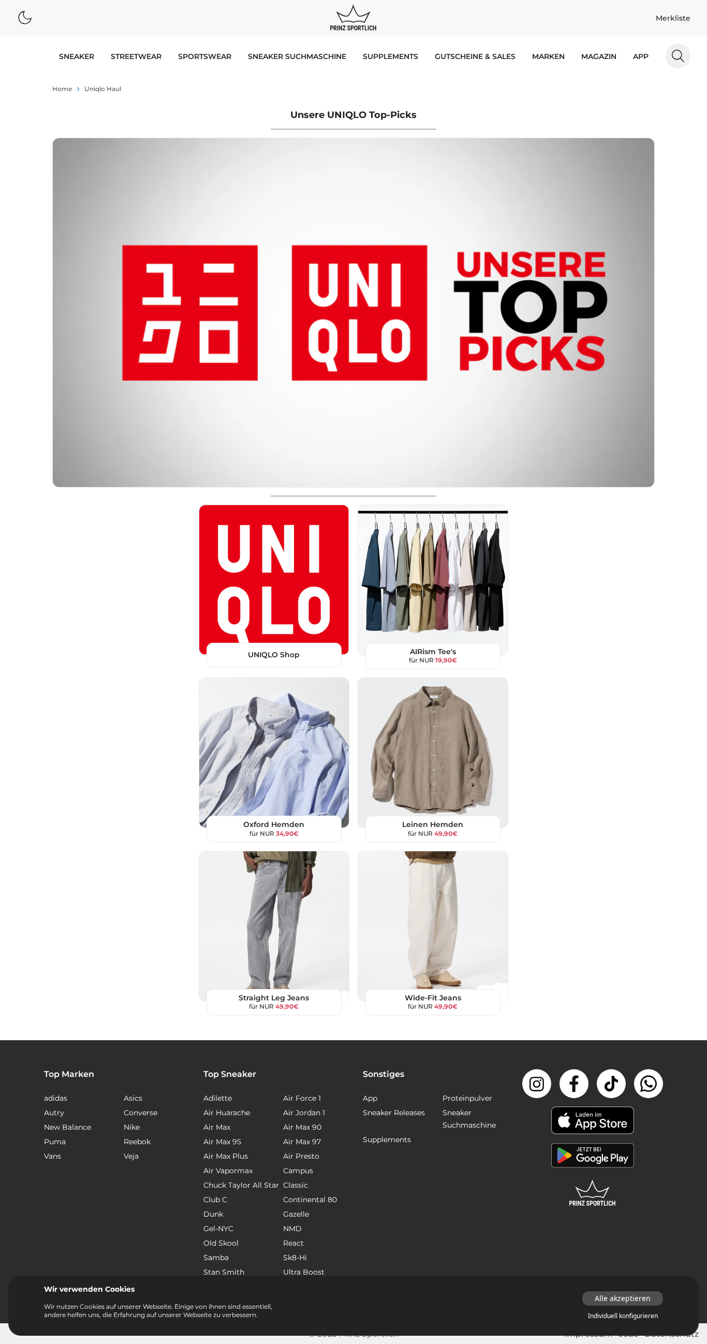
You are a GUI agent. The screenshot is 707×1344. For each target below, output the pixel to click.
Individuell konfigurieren (623, 1316)
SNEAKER (76, 56)
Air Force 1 (302, 1098)
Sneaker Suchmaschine (297, 56)
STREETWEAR (136, 56)
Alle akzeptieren (623, 1298)
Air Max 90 (302, 1127)
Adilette (217, 1098)
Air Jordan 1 (304, 1112)
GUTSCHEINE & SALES (475, 56)
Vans (52, 1156)
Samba (216, 1257)
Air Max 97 (302, 1141)
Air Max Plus (225, 1156)
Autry (54, 1112)
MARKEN (548, 56)
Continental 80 (310, 1199)
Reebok (137, 1141)
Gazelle (296, 1214)
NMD (292, 1228)
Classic (295, 1185)
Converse (140, 1112)
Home (62, 89)
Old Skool (221, 1243)
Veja (131, 1156)
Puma (55, 1141)
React (293, 1243)
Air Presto (301, 1156)
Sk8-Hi (295, 1257)
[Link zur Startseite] (592, 1192)
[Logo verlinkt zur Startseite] (353, 17)
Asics (133, 1098)
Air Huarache (226, 1112)
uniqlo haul (102, 89)
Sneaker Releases (394, 1112)
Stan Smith (223, 1272)
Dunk (213, 1214)
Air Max (216, 1127)
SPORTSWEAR (204, 56)
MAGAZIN (598, 56)
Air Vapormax (228, 1170)
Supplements (390, 56)
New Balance (67, 1127)
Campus (298, 1170)
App (641, 56)
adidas (55, 1098)
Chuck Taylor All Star (241, 1185)
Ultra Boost (304, 1272)
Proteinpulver (467, 1098)
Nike (132, 1127)
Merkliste (673, 18)
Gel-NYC (218, 1228)
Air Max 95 (222, 1141)
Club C (215, 1199)
